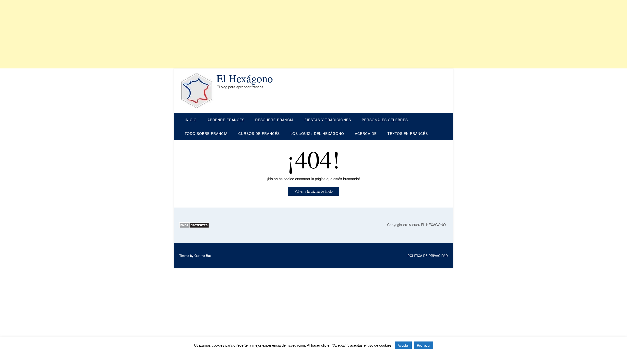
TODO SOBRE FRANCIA (206, 133)
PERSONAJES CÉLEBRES (385, 119)
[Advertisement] (147, 34)
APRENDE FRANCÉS (225, 119)
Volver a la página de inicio (313, 191)
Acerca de (366, 133)
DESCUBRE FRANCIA (274, 119)
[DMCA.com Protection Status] (194, 226)
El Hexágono (245, 78)
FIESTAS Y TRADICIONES (327, 119)
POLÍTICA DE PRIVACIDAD (428, 255)
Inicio (191, 119)
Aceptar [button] (403, 345)
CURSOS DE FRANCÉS (259, 133)
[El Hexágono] (198, 90)
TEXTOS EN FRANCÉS (407, 133)
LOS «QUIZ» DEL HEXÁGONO (317, 133)
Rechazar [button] (423, 345)
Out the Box (203, 255)
